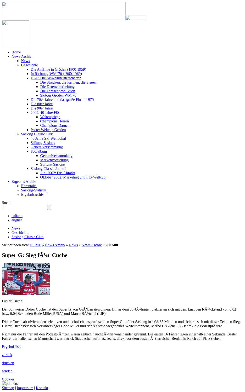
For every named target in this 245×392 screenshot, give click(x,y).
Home (16, 52)
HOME (35, 245)
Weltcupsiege (50, 117)
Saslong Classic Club (37, 134)
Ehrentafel (29, 186)
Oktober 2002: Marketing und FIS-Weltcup (73, 177)
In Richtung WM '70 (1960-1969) (56, 74)
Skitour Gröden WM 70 (58, 95)
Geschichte (29, 65)
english (16, 220)
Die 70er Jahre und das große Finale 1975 (62, 100)
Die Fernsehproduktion (57, 91)
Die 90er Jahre (42, 108)
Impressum (25, 388)
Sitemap (8, 388)
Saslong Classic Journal (48, 169)
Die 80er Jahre (42, 104)
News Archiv (21, 56)
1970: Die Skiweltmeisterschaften (56, 78)
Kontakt (42, 388)
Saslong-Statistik (33, 190)
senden (7, 371)
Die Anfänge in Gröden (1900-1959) (58, 69)
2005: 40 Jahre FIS (45, 112)
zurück (7, 355)
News (25, 61)
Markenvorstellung (54, 160)
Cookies (8, 379)
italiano (16, 216)
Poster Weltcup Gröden (48, 130)
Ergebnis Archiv (23, 181)
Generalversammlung (47, 147)
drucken (8, 363)
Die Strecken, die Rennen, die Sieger (68, 82)
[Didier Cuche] (26, 294)
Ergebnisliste (11, 347)
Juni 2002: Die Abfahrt (57, 173)
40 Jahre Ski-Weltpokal (48, 138)
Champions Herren (54, 121)
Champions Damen (54, 125)
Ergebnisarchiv (32, 194)
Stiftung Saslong (43, 143)
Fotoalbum (39, 151)
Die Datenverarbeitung (57, 87)
